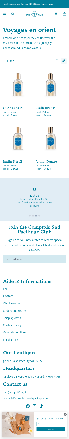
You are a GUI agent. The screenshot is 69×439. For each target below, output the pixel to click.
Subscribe (51, 429)
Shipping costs (12, 318)
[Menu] (4, 13)
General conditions (14, 332)
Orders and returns (15, 311)
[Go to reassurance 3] (36, 216)
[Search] (12, 14)
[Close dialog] (65, 414)
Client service (11, 303)
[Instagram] (34, 406)
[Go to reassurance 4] (39, 216)
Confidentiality (12, 325)
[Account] (56, 14)
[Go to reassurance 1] (30, 216)
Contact (8, 296)
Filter (10, 61)
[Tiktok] (41, 406)
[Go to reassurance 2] (33, 216)
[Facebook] (27, 406)
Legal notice (10, 340)
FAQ (5, 289)
